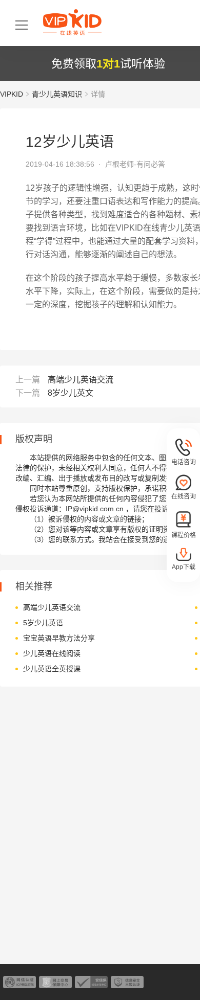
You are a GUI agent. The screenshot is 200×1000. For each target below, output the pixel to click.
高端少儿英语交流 (80, 379)
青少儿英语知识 (57, 94)
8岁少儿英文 (70, 393)
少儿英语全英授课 (52, 669)
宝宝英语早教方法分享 (59, 638)
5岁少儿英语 (43, 623)
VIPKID (11, 94)
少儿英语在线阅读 (52, 653)
